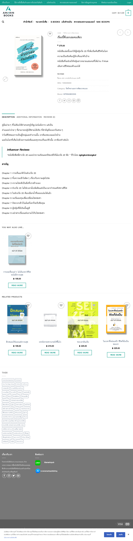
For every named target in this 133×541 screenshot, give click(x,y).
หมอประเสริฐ (18, 417)
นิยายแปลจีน (25, 396)
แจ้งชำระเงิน (51, 2)
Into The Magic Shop (8, 384)
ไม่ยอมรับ (109, 534)
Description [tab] (8, 117)
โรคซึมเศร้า (5, 441)
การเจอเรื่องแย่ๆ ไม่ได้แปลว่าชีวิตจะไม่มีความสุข (17, 273)
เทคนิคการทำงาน (18, 433)
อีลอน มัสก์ (14, 421)
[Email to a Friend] (69, 100)
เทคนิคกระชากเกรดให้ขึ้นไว (50, 341)
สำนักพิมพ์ (27, 22)
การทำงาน (24, 384)
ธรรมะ (19, 392)
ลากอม (16, 409)
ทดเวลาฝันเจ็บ (83, 341)
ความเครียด (6, 392)
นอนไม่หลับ (26, 392)
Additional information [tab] (29, 117)
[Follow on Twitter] (14, 476)
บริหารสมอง (6, 400)
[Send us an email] (18, 476)
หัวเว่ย (25, 417)
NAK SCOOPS (103, 22)
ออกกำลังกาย (6, 421)
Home (59, 33)
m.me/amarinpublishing (49, 471)
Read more (17, 285)
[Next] (131, 334)
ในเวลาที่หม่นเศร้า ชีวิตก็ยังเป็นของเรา (116, 343)
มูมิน (12, 405)
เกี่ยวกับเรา (6, 2)
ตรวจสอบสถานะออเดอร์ (68, 2)
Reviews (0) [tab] (49, 117)
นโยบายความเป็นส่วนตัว (10, 537)
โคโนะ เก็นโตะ (25, 437)
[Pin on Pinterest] (74, 100)
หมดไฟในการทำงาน (8, 417)
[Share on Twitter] (64, 100)
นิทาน (4, 396)
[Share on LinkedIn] (78, 100)
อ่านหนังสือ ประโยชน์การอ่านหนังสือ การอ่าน (13, 425)
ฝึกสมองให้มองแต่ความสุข (17, 341)
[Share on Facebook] (60, 100)
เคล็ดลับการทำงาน (7, 429)
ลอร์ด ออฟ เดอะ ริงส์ (8, 409)
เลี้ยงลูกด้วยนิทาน (7, 437)
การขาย (18, 384)
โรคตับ (12, 441)
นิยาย (9, 396)
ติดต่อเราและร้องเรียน (109, 2)
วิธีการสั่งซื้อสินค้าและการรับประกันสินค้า (28, 2)
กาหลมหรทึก (6, 388)
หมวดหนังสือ (41, 22)
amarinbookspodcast (8, 380)
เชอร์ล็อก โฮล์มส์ (18, 429)
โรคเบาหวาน (19, 441)
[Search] (3, 21)
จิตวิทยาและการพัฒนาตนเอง (71, 33)
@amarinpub (49, 462)
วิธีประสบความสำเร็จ (8, 413)
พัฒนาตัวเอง (6, 405)
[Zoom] (5, 79)
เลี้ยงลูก (26, 433)
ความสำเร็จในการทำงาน (17, 388)
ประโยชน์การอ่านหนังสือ (17, 400)
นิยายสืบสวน (16, 396)
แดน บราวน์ (17, 437)
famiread (18, 380)
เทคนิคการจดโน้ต (7, 433)
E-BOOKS (55, 22)
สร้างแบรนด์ (18, 413)
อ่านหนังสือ (22, 421)
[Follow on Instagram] (9, 476)
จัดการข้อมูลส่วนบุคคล (89, 2)
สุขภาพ (25, 413)
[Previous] (2, 334)
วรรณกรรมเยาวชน (25, 409)
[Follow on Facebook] (4, 476)
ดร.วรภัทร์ (13, 392)
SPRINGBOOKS (69, 94)
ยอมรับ (121, 534)
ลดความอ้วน (19, 405)
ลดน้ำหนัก (27, 405)
